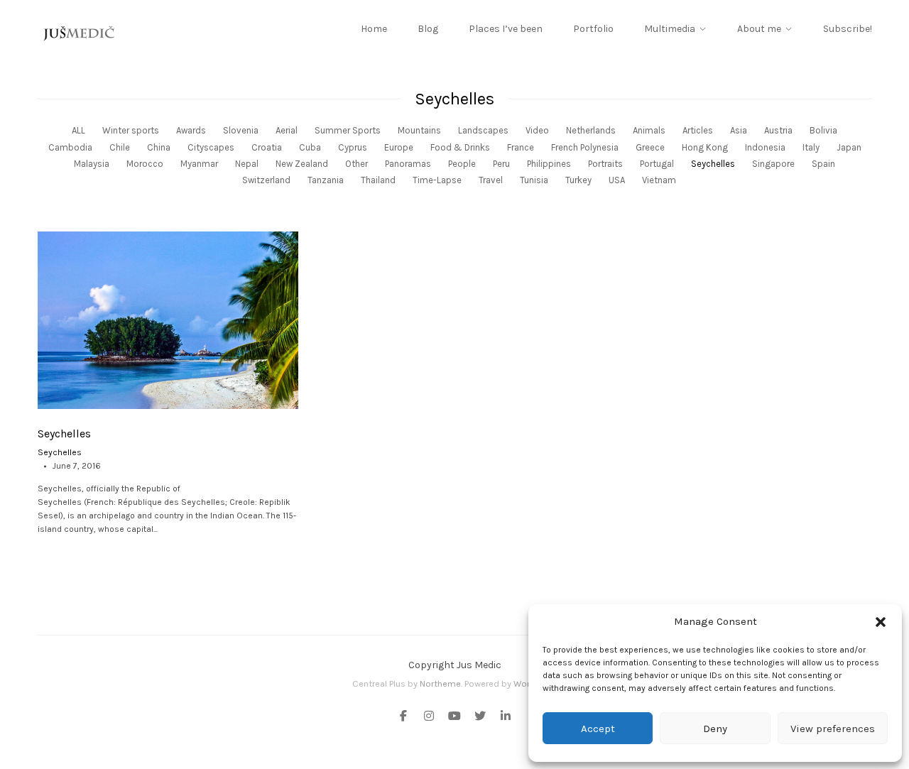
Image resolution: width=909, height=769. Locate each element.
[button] (880, 622)
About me (759, 29)
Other (356, 163)
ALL (78, 130)
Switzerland (266, 180)
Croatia (266, 147)
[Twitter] (480, 717)
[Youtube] (454, 717)
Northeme (440, 683)
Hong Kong (705, 147)
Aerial (287, 130)
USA (617, 180)
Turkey (578, 180)
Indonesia (765, 147)
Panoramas (408, 163)
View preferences (832, 728)
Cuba (310, 147)
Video (537, 130)
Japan (849, 147)
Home (374, 29)
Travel (491, 180)
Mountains (419, 130)
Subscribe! (847, 29)
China (158, 147)
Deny (715, 728)
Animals (649, 130)
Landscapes (483, 130)
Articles (697, 130)
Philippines (549, 163)
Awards (191, 130)
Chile (119, 147)
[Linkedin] (503, 717)
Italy (811, 147)
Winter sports (130, 130)
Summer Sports (348, 130)
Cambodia (70, 147)
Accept (598, 728)
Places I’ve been (506, 29)
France (520, 147)
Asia (738, 130)
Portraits (605, 163)
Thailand (378, 180)
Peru (501, 163)
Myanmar (199, 163)
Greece (650, 147)
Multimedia (669, 29)
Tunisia (534, 180)
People (462, 163)
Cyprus (352, 147)
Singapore (773, 163)
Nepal (246, 163)
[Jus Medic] (79, 33)
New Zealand (302, 163)
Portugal (657, 163)
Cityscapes (210, 147)
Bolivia (823, 130)
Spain (823, 163)
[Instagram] (429, 717)
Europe (398, 147)
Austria (778, 130)
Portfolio (593, 29)
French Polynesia (585, 147)
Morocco (144, 163)
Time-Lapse (437, 180)
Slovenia (240, 130)
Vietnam (659, 180)
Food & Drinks (460, 147)
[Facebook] (406, 717)
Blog (428, 29)
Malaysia (91, 163)
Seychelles (713, 163)
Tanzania (325, 180)
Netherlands (591, 130)
